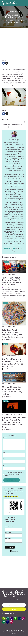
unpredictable (14, 126)
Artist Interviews (11, 274)
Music (20, 414)
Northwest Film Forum (11, 166)
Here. (20, 85)
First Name (8, 532)
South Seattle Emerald (16, 159)
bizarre (5, 121)
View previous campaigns (11, 543)
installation (6, 124)
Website (5, 465)
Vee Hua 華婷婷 (9, 20)
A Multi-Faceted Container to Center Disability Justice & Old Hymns (14, 422)
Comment (5, 437)
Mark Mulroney (9, 69)
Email (5, 459)
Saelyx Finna (7, 368)
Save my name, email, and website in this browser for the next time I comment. (14, 474)
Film (19, 355)
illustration (20, 121)
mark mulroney (16, 124)
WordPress (20, 630)
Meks (10, 630)
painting (5, 126)
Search (14, 609)
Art (8, 11)
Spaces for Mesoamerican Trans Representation (11, 281)
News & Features (15, 11)
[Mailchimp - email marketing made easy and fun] (14, 551)
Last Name (8, 538)
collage (12, 121)
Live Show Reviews (11, 414)
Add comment (17, 22)
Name (5, 452)
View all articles (9, 248)
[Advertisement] (14, 43)
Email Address (9, 527)
